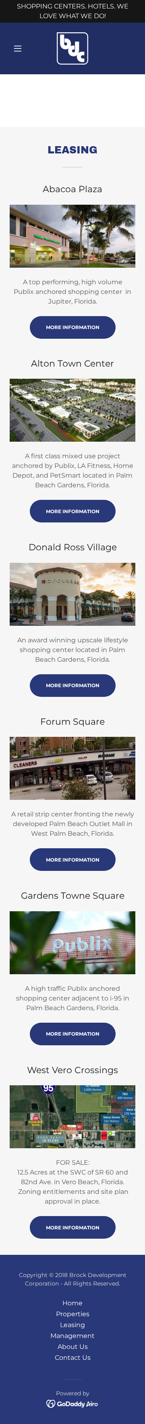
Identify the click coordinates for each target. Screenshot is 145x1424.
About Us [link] (73, 1347)
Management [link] (72, 1336)
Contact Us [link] (73, 1357)
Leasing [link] (72, 1325)
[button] (19, 48)
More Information (72, 327)
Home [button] (72, 1303)
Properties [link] (72, 1314)
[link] (73, 48)
